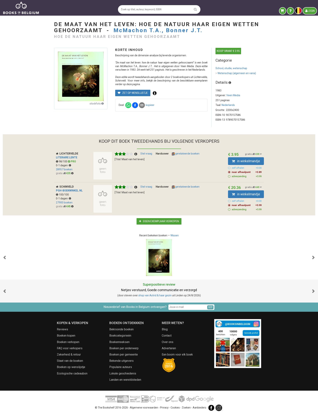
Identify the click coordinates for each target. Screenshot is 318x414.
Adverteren (169, 348)
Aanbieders (199, 407)
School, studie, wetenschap (231, 68)
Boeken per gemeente (123, 354)
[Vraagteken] (290, 11)
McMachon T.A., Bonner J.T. (158, 30)
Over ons (167, 342)
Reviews (62, 329)
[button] (4, 257)
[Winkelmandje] (282, 11)
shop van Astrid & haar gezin (155, 295)
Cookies (175, 407)
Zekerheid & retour (69, 354)
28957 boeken (64, 169)
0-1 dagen (62, 165)
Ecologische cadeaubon (72, 373)
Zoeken (186, 407)
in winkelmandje (248, 161)
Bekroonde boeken (121, 329)
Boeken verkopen (68, 342)
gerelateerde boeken (187, 153)
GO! (210, 307)
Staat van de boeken (70, 361)
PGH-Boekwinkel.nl (69, 190)
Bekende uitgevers (121, 361)
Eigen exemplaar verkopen (160, 221)
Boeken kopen (66, 335)
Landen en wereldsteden (125, 379)
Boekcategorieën (120, 335)
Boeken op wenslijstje (71, 367)
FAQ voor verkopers (69, 348)
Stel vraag (146, 153)
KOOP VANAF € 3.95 (228, 50)
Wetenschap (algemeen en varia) (235, 73)
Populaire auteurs (120, 367)
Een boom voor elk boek (177, 354)
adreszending (247, 176)
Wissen (174, 235)
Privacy (164, 407)
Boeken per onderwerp (124, 348)
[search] (195, 9)
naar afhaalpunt (247, 172)
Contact (167, 335)
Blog (165, 329)
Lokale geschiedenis (122, 373)
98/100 (63, 161)
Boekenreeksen (119, 342)
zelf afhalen (247, 167)
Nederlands (228, 105)
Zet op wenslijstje (135, 92)
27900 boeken (64, 202)
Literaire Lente (66, 157)
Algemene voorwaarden (144, 407)
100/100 (64, 194)
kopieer (150, 105)
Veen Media (233, 95)
